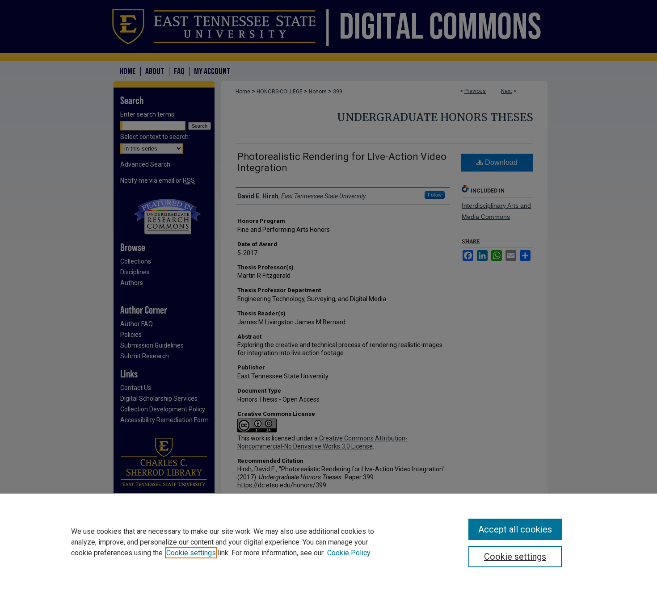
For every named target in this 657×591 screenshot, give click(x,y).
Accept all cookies (515, 529)
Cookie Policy (349, 553)
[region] (328, 542)
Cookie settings (191, 553)
